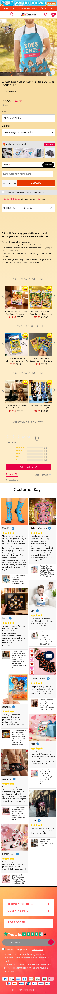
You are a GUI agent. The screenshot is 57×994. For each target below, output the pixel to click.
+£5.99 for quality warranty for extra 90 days (24, 192)
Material (6, 125)
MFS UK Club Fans (11, 199)
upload (48, 164)
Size (4, 111)
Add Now (49, 144)
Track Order (48, 8)
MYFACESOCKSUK (26, 990)
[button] (2, 302)
